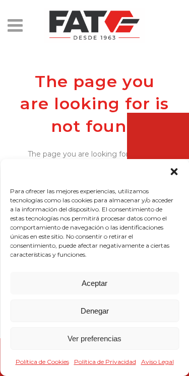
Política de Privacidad (105, 361)
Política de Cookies (42, 361)
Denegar (95, 311)
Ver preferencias (94, 338)
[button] (174, 172)
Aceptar (94, 283)
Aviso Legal (157, 361)
